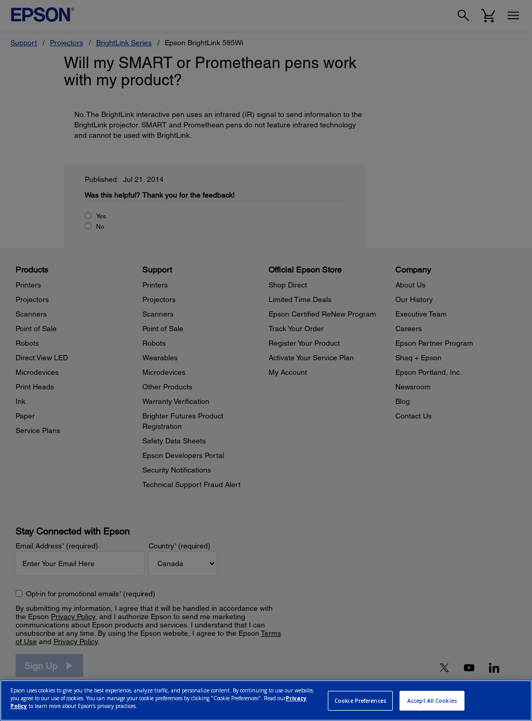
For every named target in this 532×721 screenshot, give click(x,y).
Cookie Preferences (361, 700)
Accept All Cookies (432, 700)
